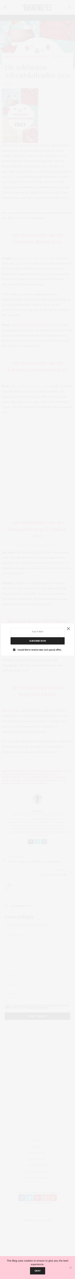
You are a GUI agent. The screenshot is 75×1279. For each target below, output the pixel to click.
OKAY (38, 1270)
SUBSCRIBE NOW (37, 641)
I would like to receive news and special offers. (39, 650)
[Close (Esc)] (68, 628)
